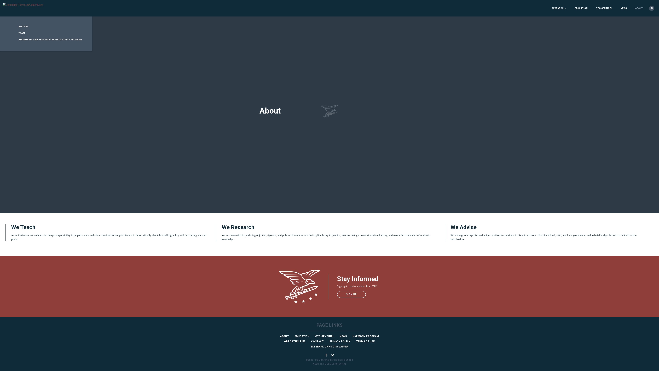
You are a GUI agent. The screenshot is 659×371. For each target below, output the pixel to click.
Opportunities (294, 341)
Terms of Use (365, 341)
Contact (317, 341)
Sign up (351, 294)
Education (581, 8)
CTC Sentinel (604, 8)
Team (22, 33)
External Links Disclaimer (330, 346)
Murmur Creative (335, 364)
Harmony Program (365, 336)
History (24, 26)
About (639, 8)
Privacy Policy (340, 341)
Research (558, 8)
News (624, 8)
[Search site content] (651, 8)
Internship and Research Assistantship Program (50, 39)
